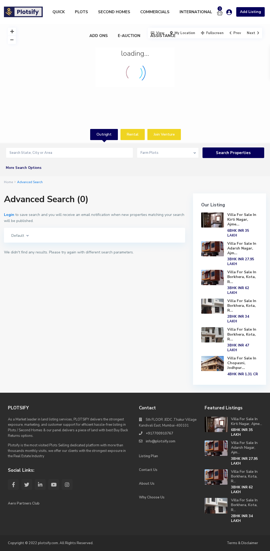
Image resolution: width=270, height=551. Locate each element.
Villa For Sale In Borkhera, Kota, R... (241, 277)
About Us (147, 483)
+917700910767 (159, 433)
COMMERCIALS (155, 12)
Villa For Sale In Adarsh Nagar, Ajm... (241, 248)
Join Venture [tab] (164, 134)
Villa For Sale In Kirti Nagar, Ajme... (241, 219)
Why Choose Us (152, 497)
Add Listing (250, 11)
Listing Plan (148, 456)
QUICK (58, 12)
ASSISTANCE (163, 35)
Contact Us (148, 469)
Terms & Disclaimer (242, 543)
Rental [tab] (132, 134)
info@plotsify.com (160, 441)
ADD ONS (98, 35)
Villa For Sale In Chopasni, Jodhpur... (241, 363)
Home (8, 182)
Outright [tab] (104, 134)
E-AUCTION (129, 35)
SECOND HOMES (114, 12)
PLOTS (81, 12)
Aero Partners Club (24, 503)
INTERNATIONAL (196, 12)
